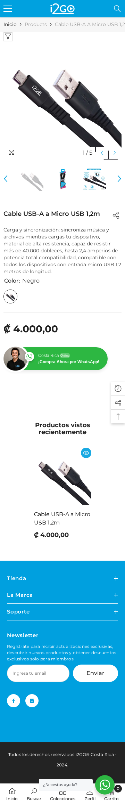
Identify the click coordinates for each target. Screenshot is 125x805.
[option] (62, 100)
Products (36, 24)
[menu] (7, 9)
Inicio (10, 24)
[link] (34, 794)
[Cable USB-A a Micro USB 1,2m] (62, 476)
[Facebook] (13, 700)
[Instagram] (32, 700)
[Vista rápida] (86, 453)
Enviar (95, 673)
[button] (102, 153)
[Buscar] (117, 9)
